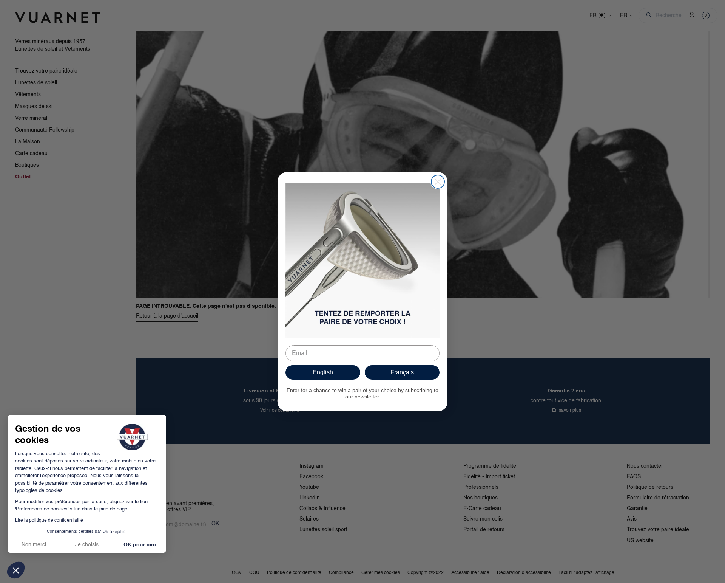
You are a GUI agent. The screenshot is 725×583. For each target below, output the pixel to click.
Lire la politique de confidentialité (49, 520)
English (323, 372)
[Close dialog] (437, 181)
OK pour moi (139, 544)
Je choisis (87, 544)
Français (402, 372)
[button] (16, 570)
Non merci (34, 544)
